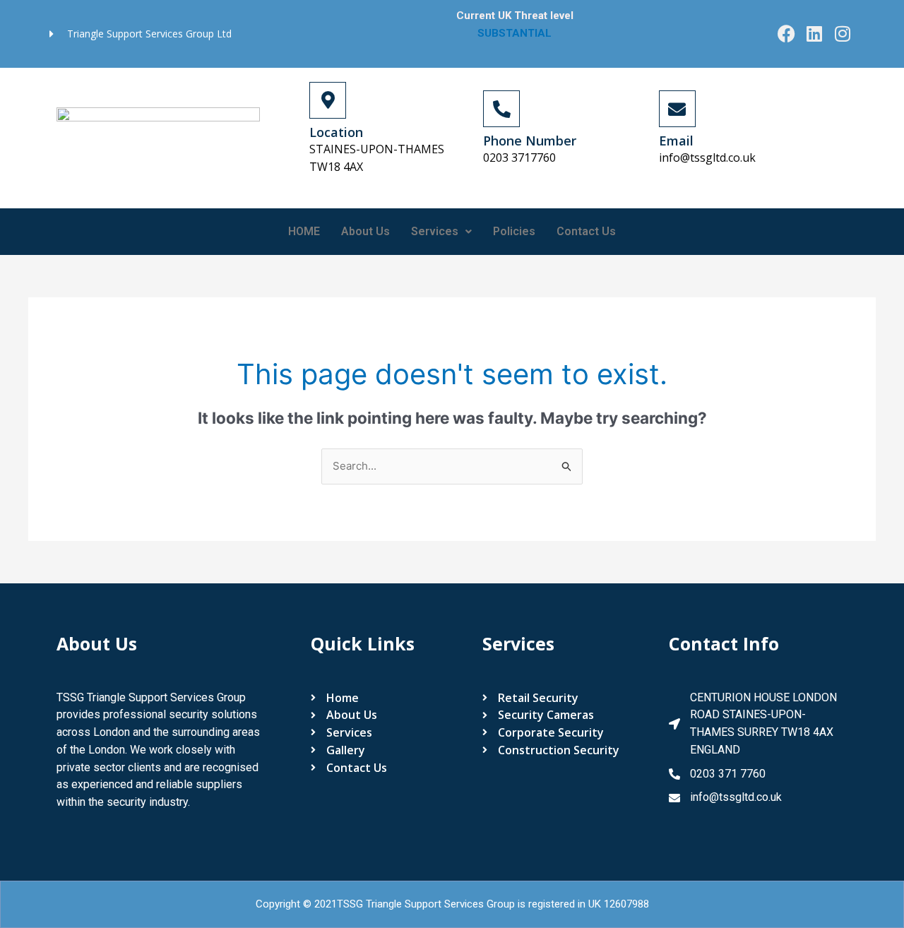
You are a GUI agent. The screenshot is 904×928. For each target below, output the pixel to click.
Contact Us (586, 231)
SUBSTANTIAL (515, 33)
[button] (441, 231)
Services (434, 231)
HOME (304, 231)
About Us (365, 231)
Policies (514, 231)
